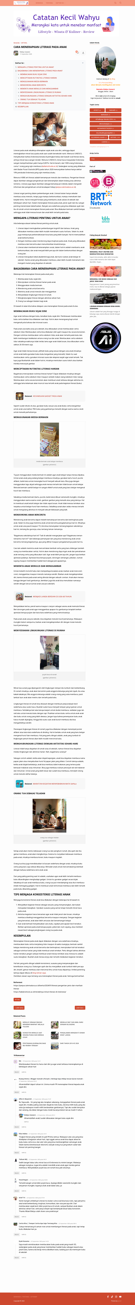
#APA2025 (104, 115)
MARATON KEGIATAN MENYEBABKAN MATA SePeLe (54, 784)
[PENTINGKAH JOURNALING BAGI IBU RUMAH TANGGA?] (17, 1049)
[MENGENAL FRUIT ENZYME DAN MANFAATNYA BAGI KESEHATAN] (105, 249)
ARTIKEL (17, 999)
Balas (17, 1072)
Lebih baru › (80, 1008)
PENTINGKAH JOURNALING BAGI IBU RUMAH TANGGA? (34, 1044)
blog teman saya (39, 973)
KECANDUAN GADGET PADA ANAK (47, 396)
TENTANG (49, 3)
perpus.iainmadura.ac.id (65, 187)
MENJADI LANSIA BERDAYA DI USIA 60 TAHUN (52, 596)
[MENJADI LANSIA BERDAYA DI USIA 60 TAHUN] (19, 599)
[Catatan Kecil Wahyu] (21, 3)
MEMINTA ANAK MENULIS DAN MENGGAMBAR (39, 88)
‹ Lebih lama (19, 1008)
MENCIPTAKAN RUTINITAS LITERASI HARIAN (38, 78)
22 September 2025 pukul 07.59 (35, 1198)
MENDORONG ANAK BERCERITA (33, 85)
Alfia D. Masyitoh (25, 1099)
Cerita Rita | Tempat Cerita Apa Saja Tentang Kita (38, 1223)
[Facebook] (108, 1297)
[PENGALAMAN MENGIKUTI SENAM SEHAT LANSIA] (55, 1039)
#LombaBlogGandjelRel (104, 133)
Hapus (24, 1072)
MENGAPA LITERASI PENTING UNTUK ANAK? (36, 67)
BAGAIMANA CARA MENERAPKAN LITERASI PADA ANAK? (40, 71)
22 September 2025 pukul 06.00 (38, 1180)
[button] (16, 62)
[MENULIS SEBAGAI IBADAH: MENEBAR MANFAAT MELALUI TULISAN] (17, 1028)
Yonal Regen (23, 1180)
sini (101, 96)
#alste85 (112, 110)
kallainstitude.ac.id (49, 166)
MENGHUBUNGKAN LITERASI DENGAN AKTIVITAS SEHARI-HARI (46, 96)
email (118, 98)
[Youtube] (120, 1297)
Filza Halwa (23, 1134)
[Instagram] (116, 1297)
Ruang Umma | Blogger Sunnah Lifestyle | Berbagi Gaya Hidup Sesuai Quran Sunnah (51, 1079)
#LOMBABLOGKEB (98, 137)
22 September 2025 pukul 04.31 (38, 1159)
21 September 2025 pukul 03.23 (27, 1081)
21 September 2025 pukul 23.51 (38, 1134)
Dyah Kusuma (24, 1241)
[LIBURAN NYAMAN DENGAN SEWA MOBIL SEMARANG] (105, 303)
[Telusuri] (120, 3)
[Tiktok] (112, 1297)
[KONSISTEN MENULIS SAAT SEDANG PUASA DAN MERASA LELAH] (17, 1039)
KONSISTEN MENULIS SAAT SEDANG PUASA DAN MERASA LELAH (33, 1035)
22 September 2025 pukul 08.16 (67, 1223)
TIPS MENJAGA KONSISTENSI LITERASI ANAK (36, 103)
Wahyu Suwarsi (30, 1115)
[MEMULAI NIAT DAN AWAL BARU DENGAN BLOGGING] (55, 1028)
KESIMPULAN (23, 106)
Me (20, 1061)
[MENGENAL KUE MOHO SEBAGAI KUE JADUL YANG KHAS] (105, 276)
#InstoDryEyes (104, 124)
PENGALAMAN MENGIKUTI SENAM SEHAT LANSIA (72, 1034)
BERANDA (39, 3)
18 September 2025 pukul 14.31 (31, 1061)
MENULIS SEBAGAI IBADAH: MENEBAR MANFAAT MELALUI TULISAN (33, 1024)
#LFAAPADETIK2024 (104, 128)
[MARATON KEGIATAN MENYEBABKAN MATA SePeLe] (19, 787)
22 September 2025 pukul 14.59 (40, 1241)
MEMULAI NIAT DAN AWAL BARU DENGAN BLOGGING (71, 1023)
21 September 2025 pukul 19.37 (42, 1099)
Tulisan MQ (23, 1159)
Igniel (119, 1301)
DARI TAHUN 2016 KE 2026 (69, 1043)
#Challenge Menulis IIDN (104, 119)
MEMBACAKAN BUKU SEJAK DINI (33, 74)
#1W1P (96, 110)
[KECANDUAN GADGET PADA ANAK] (19, 399)
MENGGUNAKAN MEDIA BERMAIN (34, 81)
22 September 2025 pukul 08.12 (46, 1115)
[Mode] (115, 3)
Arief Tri (22, 1198)
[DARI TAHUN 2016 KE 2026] (55, 1049)
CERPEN (104, 142)
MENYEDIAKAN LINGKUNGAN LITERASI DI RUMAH (40, 92)
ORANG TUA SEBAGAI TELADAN (33, 99)
